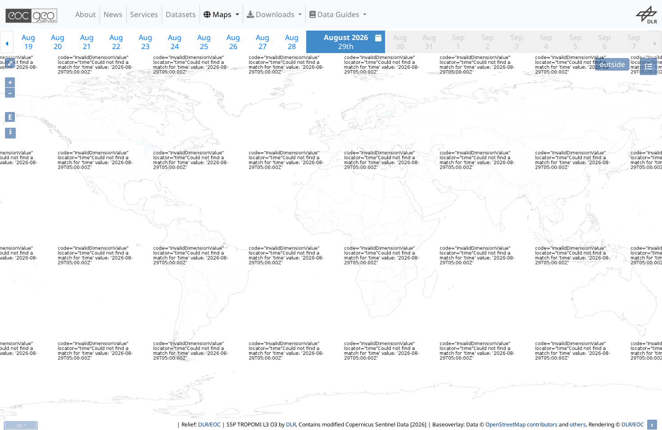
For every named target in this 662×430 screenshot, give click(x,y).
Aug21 (87, 41)
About (85, 14)
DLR (291, 424)
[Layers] (648, 66)
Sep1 (458, 41)
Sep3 (517, 41)
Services (144, 14)
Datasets (181, 14)
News (113, 14)
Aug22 (116, 41)
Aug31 (429, 41)
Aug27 (262, 41)
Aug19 (28, 41)
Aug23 (145, 41)
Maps (222, 14)
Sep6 (605, 41)
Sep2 (487, 41)
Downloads (275, 14)
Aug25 (204, 41)
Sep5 (575, 41)
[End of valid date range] (655, 42)
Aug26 (233, 41)
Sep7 (634, 41)
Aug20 (57, 41)
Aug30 (400, 41)
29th (346, 41)
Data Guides (338, 14)
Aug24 (174, 41)
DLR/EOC (209, 424)
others (578, 424)
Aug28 (292, 41)
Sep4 (546, 41)
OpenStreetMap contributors (521, 424)
